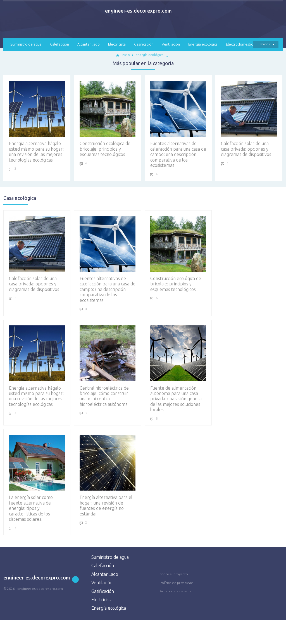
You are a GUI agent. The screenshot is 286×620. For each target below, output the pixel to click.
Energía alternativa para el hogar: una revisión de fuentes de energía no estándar (106, 505)
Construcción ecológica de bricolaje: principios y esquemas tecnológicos (105, 149)
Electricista (117, 44)
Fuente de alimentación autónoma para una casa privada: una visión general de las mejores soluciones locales (176, 398)
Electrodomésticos (241, 44)
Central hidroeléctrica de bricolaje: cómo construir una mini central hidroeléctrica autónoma (104, 396)
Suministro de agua (26, 44)
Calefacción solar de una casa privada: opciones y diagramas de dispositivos (246, 149)
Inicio (125, 54)
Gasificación (143, 44)
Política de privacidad (176, 582)
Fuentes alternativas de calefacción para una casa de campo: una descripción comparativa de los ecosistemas (178, 154)
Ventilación (171, 44)
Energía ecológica (203, 44)
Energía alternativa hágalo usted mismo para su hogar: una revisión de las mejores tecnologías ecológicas (36, 151)
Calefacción (59, 44)
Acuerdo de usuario (175, 591)
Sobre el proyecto (174, 574)
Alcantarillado (88, 44)
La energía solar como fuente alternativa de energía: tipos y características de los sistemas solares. (31, 508)
